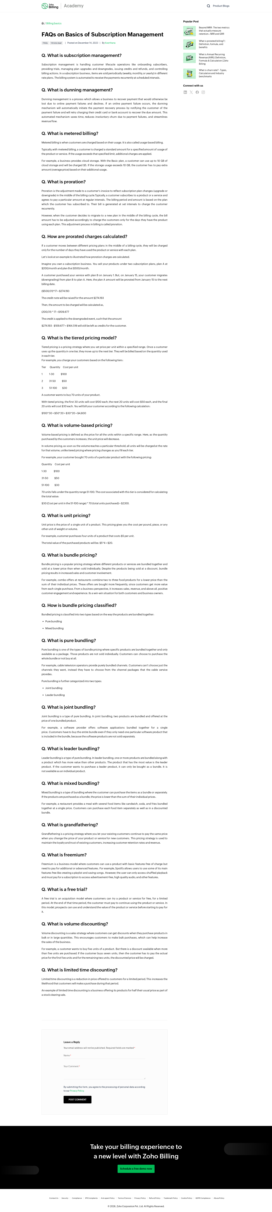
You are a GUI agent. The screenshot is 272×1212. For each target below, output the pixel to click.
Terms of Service (124, 1198)
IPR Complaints (91, 1198)
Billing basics (54, 23)
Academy (74, 5)
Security (65, 1198)
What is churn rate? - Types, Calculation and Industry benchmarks (213, 73)
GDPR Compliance (203, 1198)
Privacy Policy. (77, 1091)
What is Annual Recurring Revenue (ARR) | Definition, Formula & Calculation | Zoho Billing (213, 59)
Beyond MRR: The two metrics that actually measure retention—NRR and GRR (214, 30)
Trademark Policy (171, 1198)
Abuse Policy (219, 1198)
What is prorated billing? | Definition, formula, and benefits (212, 44)
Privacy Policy (140, 1198)
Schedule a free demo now (136, 1168)
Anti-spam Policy (108, 1198)
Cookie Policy (186, 1198)
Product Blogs (221, 5)
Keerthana (110, 43)
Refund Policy (154, 1198)
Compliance (77, 1198)
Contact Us (53, 1198)
